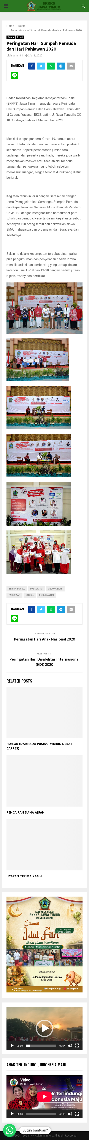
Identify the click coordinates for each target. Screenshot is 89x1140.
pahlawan (14, 595)
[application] (44, 1028)
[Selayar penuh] (77, 1045)
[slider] (41, 1046)
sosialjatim (46, 595)
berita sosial (17, 589)
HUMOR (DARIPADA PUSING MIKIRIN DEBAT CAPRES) (39, 746)
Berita (11, 37)
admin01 (18, 55)
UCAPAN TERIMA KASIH (24, 876)
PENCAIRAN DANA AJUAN (25, 812)
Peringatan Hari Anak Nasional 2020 (44, 639)
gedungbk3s (55, 589)
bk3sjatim (36, 589)
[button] (44, 1028)
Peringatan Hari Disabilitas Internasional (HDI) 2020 (44, 662)
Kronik (20, 37)
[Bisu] (70, 1045)
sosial (30, 595)
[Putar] (12, 1045)
